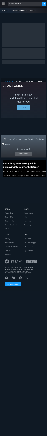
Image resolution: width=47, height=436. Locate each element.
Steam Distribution (11, 225)
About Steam (9, 213)
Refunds (8, 254)
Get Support (28, 247)
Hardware (27, 221)
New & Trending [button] (15, 139)
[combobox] (25, 4)
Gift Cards (8, 229)
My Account (28, 250)
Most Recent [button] (28, 139)
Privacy (7, 239)
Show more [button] (23, 154)
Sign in (23, 108)
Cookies (7, 250)
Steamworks (9, 221)
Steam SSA (9, 217)
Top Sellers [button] (40, 139)
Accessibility (9, 243)
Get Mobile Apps (13, 284)
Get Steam (27, 239)
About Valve (28, 213)
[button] (5, 10)
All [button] (5, 139)
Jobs (25, 217)
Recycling (27, 225)
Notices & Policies (11, 247)
